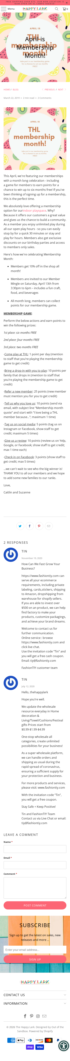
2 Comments (44, 97)
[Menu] (2, 8)
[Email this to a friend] (49, 526)
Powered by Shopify (41, 1031)
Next (61, 89)
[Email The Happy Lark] (44, 1016)
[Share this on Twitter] (20, 526)
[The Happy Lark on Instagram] (38, 1016)
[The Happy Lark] (35, 8)
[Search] (56, 8)
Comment (10, 873)
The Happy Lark (25, 1027)
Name (8, 842)
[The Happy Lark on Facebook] (25, 1016)
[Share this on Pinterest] (39, 526)
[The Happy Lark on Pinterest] (31, 1016)
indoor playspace (34, 210)
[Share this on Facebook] (30, 526)
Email (8, 857)
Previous (49, 89)
